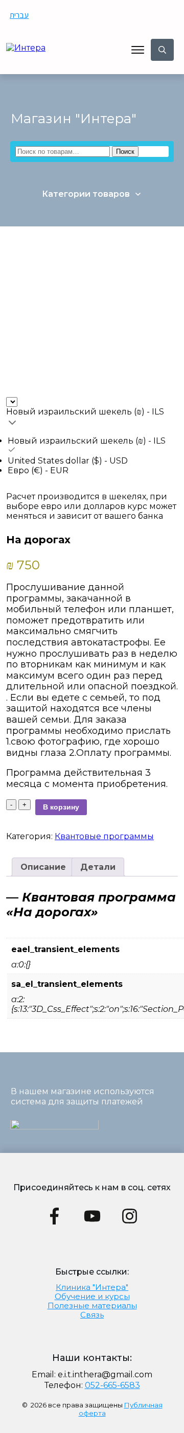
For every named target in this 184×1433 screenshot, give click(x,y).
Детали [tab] (98, 867)
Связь (92, 1315)
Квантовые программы (104, 836)
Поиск (125, 151)
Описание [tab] (43, 867)
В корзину (61, 807)
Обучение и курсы (92, 1296)
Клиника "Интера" (92, 1287)
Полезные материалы (92, 1305)
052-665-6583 (112, 1385)
